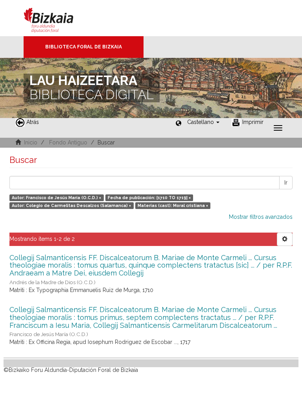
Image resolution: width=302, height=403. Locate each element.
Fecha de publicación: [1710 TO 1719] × (149, 197)
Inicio (30, 142)
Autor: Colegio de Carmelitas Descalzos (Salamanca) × (71, 205)
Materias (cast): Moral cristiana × (173, 205)
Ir (285, 182)
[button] (203, 122)
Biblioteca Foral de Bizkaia (83, 47)
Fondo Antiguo (68, 142)
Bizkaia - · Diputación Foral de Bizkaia (57, 18)
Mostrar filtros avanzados (261, 217)
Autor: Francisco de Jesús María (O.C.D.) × (56, 197)
